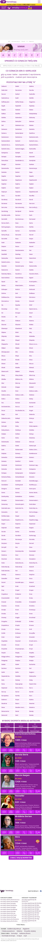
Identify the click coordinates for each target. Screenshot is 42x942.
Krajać (17, 590)
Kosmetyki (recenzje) (8, 936)
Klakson (17, 320)
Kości (3, 563)
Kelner (4, 285)
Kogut (31, 410)
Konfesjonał (19, 485)
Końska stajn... (6, 516)
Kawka (31, 270)
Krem (17, 610)
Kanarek (31, 156)
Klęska (17, 348)
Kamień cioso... (33, 141)
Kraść (17, 598)
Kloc (30, 356)
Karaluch (18, 199)
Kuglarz (31, 672)
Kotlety (4, 574)
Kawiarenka (33, 266)
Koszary (31, 555)
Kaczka (31, 90)
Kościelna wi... (19, 563)
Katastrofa (18, 258)
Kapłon (4, 188)
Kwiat (17, 711)
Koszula (17, 559)
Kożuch (31, 582)
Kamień (17, 141)
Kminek (4, 387)
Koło (3, 449)
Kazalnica (18, 274)
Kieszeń (31, 301)
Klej (30, 332)
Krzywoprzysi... (20, 649)
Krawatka (18, 602)
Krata (31, 598)
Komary (17, 453)
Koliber (17, 434)
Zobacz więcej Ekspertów (21, 858)
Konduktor (5, 485)
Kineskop (4, 309)
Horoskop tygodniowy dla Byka (30, 909)
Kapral (17, 188)
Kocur (3, 410)
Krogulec (4, 621)
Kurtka (17, 695)
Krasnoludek (5, 598)
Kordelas (32, 531)
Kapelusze (18, 180)
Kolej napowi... (33, 426)
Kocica (17, 406)
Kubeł (17, 664)
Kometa (4, 461)
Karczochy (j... (33, 207)
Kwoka (31, 715)
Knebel (31, 387)
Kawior (17, 270)
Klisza (3, 356)
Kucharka (32, 664)
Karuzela (18, 235)
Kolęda (4, 434)
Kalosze (31, 121)
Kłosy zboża (19, 375)
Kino (16, 309)
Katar (31, 254)
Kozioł (3, 582)
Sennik (23, 41)
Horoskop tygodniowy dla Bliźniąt (31, 911)
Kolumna (32, 438)
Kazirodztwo (5, 278)
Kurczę (4, 692)
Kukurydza (32, 676)
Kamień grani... (20, 145)
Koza (30, 578)
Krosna (31, 625)
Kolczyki (4, 426)
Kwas (3, 707)
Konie (3, 492)
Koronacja (18, 539)
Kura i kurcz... (19, 688)
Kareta (31, 211)
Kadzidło (32, 94)
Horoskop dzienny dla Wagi (8, 917)
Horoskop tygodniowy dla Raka (30, 913)
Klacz (3, 320)
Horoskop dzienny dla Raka (8, 911)
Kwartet (31, 703)
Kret (16, 613)
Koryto (17, 543)
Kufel (3, 672)
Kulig (31, 680)
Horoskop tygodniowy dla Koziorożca (29, 900)
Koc (3, 403)
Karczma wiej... (20, 207)
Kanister (18, 164)
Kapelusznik (33, 180)
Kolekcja (18, 430)
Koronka (31, 539)
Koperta (17, 524)
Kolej (17, 426)
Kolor (3, 438)
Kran (30, 594)
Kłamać (31, 367)
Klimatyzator (6, 352)
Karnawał (32, 219)
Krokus (31, 621)
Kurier (17, 692)
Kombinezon (33, 453)
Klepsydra (5, 344)
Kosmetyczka (19, 551)
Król (30, 629)
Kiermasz (18, 297)
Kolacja (31, 418)
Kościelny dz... (33, 563)
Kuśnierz (4, 699)
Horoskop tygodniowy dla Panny (31, 917)
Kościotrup (18, 567)
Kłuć (3, 383)
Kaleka (4, 117)
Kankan (31, 164)
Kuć (30, 668)
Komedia (4, 457)
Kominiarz (18, 465)
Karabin (17, 195)
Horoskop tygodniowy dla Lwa (30, 915)
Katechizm (32, 258)
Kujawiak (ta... (6, 676)
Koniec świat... (33, 492)
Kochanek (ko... (6, 406)
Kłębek (17, 371)
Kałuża (31, 125)
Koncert (4, 481)
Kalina (3, 121)
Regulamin (26, 929)
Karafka (31, 195)
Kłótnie (31, 379)
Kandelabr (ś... (19, 160)
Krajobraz (5, 594)
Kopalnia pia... (6, 520)
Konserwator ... (20, 500)
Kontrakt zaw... (6, 508)
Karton (17, 231)
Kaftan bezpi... (19, 102)
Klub (16, 363)
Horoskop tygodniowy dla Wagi (30, 919)
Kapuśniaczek (33, 192)
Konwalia (4, 512)
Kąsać (3, 281)
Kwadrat (4, 703)
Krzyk (31, 645)
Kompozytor (19, 473)
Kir (2, 313)
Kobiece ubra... (6, 395)
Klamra (31, 320)
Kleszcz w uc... (33, 344)
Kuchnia (17, 668)
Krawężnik (32, 602)
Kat (30, 250)
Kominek (4, 465)
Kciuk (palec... (33, 281)
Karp (16, 223)
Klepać (17, 340)
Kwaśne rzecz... (20, 707)
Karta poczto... (19, 227)
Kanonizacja (33, 168)
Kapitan (4, 184)
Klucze (31, 363)
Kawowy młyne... (7, 274)
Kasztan (4, 250)
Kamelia (31, 129)
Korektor (18, 535)
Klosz (31, 360)
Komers (31, 457)
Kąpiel (31, 278)
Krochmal (32, 617)
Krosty (3, 629)
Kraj (3, 590)
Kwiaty (31, 711)
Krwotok (31, 637)
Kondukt (18, 481)
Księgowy (4, 660)
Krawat (4, 602)
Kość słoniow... (6, 570)
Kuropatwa (5, 695)
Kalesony (32, 117)
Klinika (31, 352)
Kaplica (17, 184)
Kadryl (17, 94)
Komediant (18, 457)
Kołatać (17, 442)
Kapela (4, 176)
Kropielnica (5, 625)
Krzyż (31, 649)
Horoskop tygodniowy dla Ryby (30, 905)
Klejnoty (4, 336)
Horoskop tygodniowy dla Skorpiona (29, 921)
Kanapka (18, 156)
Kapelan (18, 176)
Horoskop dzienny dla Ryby (8, 903)
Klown (3, 363)
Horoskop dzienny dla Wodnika (9, 901)
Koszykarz (32, 559)
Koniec (17, 492)
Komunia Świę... (6, 477)
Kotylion (31, 574)
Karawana (18, 203)
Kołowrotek (19, 449)
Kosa (30, 547)
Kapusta (17, 192)
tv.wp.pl (19, 936)
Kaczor (4, 94)
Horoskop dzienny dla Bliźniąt (8, 909)
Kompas (4, 473)
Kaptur (31, 188)
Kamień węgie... (20, 149)
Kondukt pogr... (34, 481)
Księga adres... (6, 656)
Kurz (30, 695)
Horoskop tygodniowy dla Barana (31, 907)
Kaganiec (32, 102)
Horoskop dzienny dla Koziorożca (9, 899)
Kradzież (32, 586)
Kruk (3, 637)
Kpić (3, 586)
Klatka (31, 324)
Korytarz (4, 543)
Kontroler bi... (19, 508)
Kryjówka (4, 641)
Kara (3, 195)
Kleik (16, 332)
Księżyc (31, 660)
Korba (17, 531)
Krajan (31, 590)
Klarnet (4, 324)
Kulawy (17, 680)
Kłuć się (17, 383)
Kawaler (4, 266)
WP (9, 41)
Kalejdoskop (33, 113)
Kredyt (4, 610)
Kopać (17, 516)
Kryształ (17, 641)
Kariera (17, 215)
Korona (4, 539)
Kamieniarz (5, 137)
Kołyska (4, 453)
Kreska (4, 613)
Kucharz (4, 668)
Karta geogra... (6, 227)
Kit (16, 317)
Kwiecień (4, 715)
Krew (31, 613)
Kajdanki (18, 106)
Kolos (17, 438)
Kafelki (31, 98)
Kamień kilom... (34, 145)
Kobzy (31, 399)
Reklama (19, 931)
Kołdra (4, 445)
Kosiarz (4, 551)
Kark (30, 215)
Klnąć (17, 356)
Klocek (4, 360)
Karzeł (31, 235)
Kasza (17, 246)
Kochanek (32, 403)
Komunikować (19, 477)
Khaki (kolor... (19, 285)
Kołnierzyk (32, 445)
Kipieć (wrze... (33, 309)
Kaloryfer (18, 121)
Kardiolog (5, 211)
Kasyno (4, 246)
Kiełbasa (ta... (6, 297)
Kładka (17, 367)
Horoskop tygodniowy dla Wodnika (31, 903)
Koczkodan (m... (20, 410)
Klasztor (18, 324)
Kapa (30, 172)
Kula (3, 680)
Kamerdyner (19, 133)
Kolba (17, 422)
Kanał (31, 153)
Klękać (3, 348)
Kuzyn (17, 699)
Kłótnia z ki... (19, 379)
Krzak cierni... (33, 641)
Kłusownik (32, 383)
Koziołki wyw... (19, 582)
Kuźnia (31, 699)
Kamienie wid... (34, 137)
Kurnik (31, 692)
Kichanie (32, 285)
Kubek (3, 664)
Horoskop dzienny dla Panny (8, 915)
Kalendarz (18, 117)
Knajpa (17, 387)
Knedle (4, 391)
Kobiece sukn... (33, 391)
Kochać (17, 403)
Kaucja (17, 262)
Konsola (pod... (19, 504)
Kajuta (4, 110)
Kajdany (31, 106)
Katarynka (5, 258)
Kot (16, 570)
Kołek (17, 445)
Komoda (4, 469)
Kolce (31, 422)
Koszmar (4, 559)
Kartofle (4, 231)
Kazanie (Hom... (34, 274)
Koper (3, 524)
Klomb (17, 360)
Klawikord (18, 328)
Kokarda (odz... (6, 418)
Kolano (4, 422)
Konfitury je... (33, 485)
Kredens (31, 606)
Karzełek (4, 238)
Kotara (31, 570)
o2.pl (25, 936)
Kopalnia (32, 516)
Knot (16, 391)
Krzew (17, 645)
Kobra (3, 399)
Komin (31, 461)
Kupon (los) (32, 684)
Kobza (17, 399)
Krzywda (4, 649)
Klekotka (32, 336)
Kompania (32, 469)
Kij (2, 305)
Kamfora (32, 133)
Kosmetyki (32, 551)
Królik (3, 633)
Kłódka (4, 379)
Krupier (17, 637)
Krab (16, 586)
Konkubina (18, 496)
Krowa (17, 629)
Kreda (17, 606)
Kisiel (31, 313)
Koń (16, 512)
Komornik (18, 469)
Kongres (4, 488)
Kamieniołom (6, 141)
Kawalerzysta (19, 266)
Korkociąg (32, 535)
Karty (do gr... (6, 235)
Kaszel (31, 246)
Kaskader (32, 242)
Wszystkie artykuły (30, 931)
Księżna (17, 660)
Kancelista (5, 160)
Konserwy (5, 504)
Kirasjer (17, 313)
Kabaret (4, 86)
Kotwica (17, 574)
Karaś (31, 199)
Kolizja (31, 434)
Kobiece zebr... (19, 395)
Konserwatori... (34, 500)
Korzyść (4, 547)
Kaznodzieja (19, 278)
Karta (31, 223)
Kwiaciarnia (5, 711)
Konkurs (31, 496)
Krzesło (4, 645)
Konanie (31, 477)
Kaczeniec (18, 90)
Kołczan (31, 442)
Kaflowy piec (5, 102)
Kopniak (4, 528)
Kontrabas (32, 504)
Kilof (30, 305)
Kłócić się (32, 375)
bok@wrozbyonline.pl (14, 929)
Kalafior (17, 113)
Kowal (17, 578)
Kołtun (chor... (33, 449)
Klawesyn (4, 328)
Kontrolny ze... (33, 508)
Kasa (16, 238)
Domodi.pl (14, 933)
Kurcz (31, 688)
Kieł (16, 293)
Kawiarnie (5, 270)
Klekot (17, 336)
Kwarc (17, 703)
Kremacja (32, 610)
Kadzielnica (5, 98)
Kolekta (31, 430)
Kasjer (31, 238)
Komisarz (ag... (33, 465)
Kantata (4, 172)
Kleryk (17, 344)
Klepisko (31, 340)
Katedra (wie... (6, 262)
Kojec (3, 414)
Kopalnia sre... (19, 520)
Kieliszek (32, 289)
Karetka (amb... (6, 215)
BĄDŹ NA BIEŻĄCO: (33, 891)
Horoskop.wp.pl (16, 41)
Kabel (17, 86)
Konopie (4, 500)
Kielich (17, 289)
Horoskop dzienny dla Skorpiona (9, 919)
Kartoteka (32, 231)
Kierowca (32, 297)
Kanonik (17, 168)
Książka (31, 653)
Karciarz (32, 203)
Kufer (17, 672)
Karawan (4, 203)
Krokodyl (18, 621)
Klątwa (4, 332)
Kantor (17, 172)
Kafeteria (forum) (24, 933)
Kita (30, 317)
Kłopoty (31, 371)
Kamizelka (32, 149)
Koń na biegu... (33, 512)
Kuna (3, 684)
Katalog (17, 254)
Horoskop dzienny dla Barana (8, 905)
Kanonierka (5, 168)
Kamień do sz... (6, 145)
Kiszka (3, 317)
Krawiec (4, 606)
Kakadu (17, 110)
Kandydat (32, 160)
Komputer (32, 473)
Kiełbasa (32, 293)
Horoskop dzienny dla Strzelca (8, 921)
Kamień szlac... (6, 149)
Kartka (31, 227)
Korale (4, 531)
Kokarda (32, 414)
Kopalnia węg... (34, 520)
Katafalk (4, 254)
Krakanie (18, 594)
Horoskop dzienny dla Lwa (7, 913)
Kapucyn (4, 192)
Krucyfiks (32, 633)
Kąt (16, 281)
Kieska (17, 301)
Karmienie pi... (19, 219)
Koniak (17, 488)
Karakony (4, 199)
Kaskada (18, 242)
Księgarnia (18, 656)
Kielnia (4, 293)
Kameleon (18, 129)
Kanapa (4, 156)
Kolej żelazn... (6, 430)
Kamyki (17, 153)
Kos (16, 547)
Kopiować (32, 524)
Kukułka (17, 676)
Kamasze (4, 129)
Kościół (31, 567)
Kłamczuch (5, 371)
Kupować (4, 688)
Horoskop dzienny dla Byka (8, 907)
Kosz (16, 555)
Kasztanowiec (19, 250)
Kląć (30, 328)
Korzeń (31, 543)
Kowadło (4, 578)
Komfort (18, 461)
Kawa (31, 262)
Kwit (16, 715)
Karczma (4, 207)
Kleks (3, 340)
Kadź (16, 98)
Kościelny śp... (6, 567)
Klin (16, 352)
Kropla (17, 625)
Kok (16, 414)
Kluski (3, 367)
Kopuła (17, 528)
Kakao (31, 110)
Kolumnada (5, 442)
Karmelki (4, 219)
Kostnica (4, 555)
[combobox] (21, 65)
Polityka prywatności (8, 931)
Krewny (4, 617)
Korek (3, 535)
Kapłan (31, 184)
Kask (3, 242)
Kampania (5, 153)
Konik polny (5, 496)
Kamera (4, 133)
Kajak (3, 106)
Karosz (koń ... (6, 223)
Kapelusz (4, 180)
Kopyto (31, 528)
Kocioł (31, 406)
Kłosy (3, 375)
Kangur (4, 164)
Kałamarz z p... (19, 125)
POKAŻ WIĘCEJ (21, 924)
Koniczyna (32, 488)
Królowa (18, 633)
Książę (17, 653)
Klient (31, 348)
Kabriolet (4, 90)
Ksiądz (4, 653)
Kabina (31, 86)
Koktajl (17, 418)
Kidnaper (4, 289)
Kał (3, 125)
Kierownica (5, 301)
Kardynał (18, 211)
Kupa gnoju (18, 684)
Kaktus (4, 113)
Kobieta (31, 395)
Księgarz (32, 656)
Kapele (31, 176)
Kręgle (17, 617)
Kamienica (18, 137)
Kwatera (32, 707)
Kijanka (17, 305)
